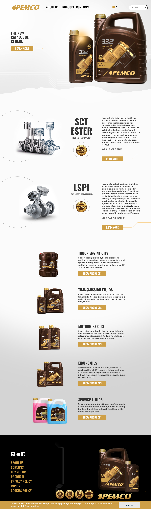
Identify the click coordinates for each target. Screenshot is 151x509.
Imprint (16, 486)
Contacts (82, 7)
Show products (92, 273)
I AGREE (129, 505)
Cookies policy (21, 490)
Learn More (22, 48)
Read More (112, 159)
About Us (52, 7)
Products (67, 7)
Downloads (18, 472)
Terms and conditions (32, 506)
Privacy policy (21, 481)
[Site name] (26, 7)
